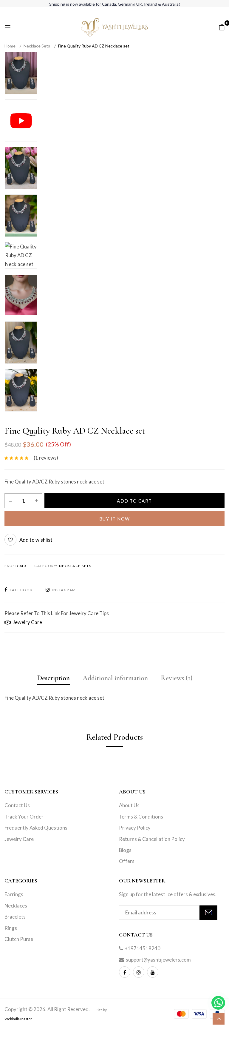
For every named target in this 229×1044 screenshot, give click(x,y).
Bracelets (15, 917)
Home (10, 45)
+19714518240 (142, 948)
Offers (126, 861)
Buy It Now (114, 518)
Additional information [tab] (115, 678)
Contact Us (17, 805)
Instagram (64, 590)
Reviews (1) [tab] (176, 678)
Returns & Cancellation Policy (152, 839)
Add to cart (134, 500)
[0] (222, 27)
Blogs (125, 850)
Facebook (21, 590)
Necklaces (15, 905)
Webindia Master (18, 1019)
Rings (10, 928)
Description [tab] (53, 678)
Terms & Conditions (141, 816)
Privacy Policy (135, 828)
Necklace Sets (37, 45)
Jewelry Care (26, 622)
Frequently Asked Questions (35, 828)
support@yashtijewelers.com (158, 960)
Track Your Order (24, 816)
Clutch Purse (18, 939)
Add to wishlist (35, 540)
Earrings (13, 894)
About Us (129, 805)
